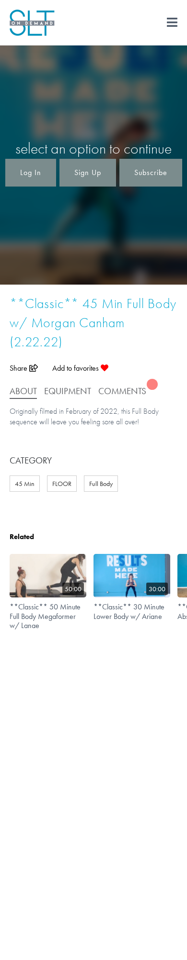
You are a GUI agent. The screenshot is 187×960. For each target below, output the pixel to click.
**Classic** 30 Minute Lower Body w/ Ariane (129, 611)
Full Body (101, 483)
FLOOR (61, 483)
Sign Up (87, 172)
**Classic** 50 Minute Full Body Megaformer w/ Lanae (45, 616)
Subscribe (150, 172)
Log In (30, 172)
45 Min (25, 483)
